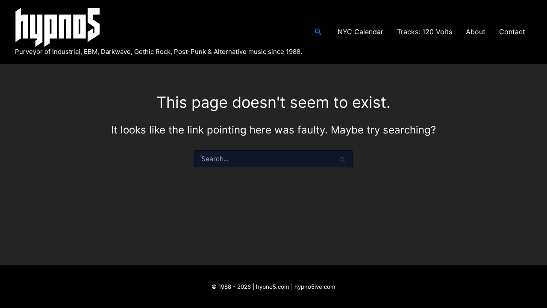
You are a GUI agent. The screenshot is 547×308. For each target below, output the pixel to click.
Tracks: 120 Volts (424, 31)
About (475, 31)
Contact (512, 31)
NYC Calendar (360, 31)
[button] (318, 32)
